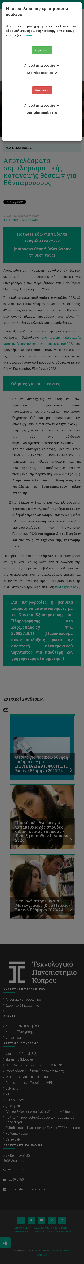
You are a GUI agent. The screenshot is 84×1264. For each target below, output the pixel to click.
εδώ (28, 35)
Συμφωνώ (42, 50)
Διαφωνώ (42, 90)
